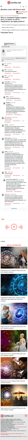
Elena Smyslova (8, 117)
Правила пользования (4, 433)
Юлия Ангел (7, 194)
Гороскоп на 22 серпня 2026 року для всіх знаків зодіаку (13, 409)
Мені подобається (16, 67)
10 (12, 15)
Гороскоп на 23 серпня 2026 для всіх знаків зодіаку (13, 381)
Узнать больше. (24, 436)
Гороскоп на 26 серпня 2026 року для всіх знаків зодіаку (13, 271)
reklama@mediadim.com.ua (20, 426)
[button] (23, 6)
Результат (16, 15)
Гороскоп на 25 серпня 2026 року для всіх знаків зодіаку (13, 327)
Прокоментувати (8, 67)
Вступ (2, 15)
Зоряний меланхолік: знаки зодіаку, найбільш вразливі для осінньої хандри (13, 299)
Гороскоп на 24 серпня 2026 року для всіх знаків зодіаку (13, 354)
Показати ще (14, 208)
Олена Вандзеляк (22, 11)
